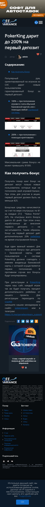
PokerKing (35, 282)
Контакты (26, 425)
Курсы (6, 410)
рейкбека (35, 236)
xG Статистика (28, 413)
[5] (39, 54)
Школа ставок (27, 410)
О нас (6, 433)
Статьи (6, 419)
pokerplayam (21, 308)
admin (25, 57)
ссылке (8, 301)
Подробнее (25, 496)
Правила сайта (9, 436)
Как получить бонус (20, 71)
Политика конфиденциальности (11, 444)
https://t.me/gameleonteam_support (23, 314)
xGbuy (25, 422)
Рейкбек (7, 416)
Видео (25, 419)
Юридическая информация (9, 449)
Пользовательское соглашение (10, 439)
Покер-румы (8, 413)
